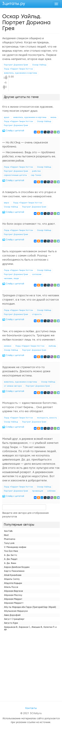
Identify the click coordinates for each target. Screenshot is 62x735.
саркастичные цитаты (15, 175)
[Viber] (51, 132)
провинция (37, 491)
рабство (36, 171)
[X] (45, 132)
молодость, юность (47, 418)
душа (6, 117)
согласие (36, 274)
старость (37, 314)
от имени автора (13, 386)
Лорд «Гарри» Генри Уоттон (18, 69)
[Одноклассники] (38, 132)
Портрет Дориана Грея (16, 65)
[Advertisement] (31, 663)
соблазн (51, 491)
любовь (52, 346)
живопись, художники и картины (20, 73)
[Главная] (13, 3)
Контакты (31, 708)
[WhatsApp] (55, 132)
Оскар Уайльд (39, 65)
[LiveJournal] (48, 132)
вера (6, 203)
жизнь (53, 117)
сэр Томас (36, 175)
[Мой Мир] (41, 132)
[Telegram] (58, 132)
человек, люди (11, 279)
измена (7, 346)
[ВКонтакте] (35, 132)
